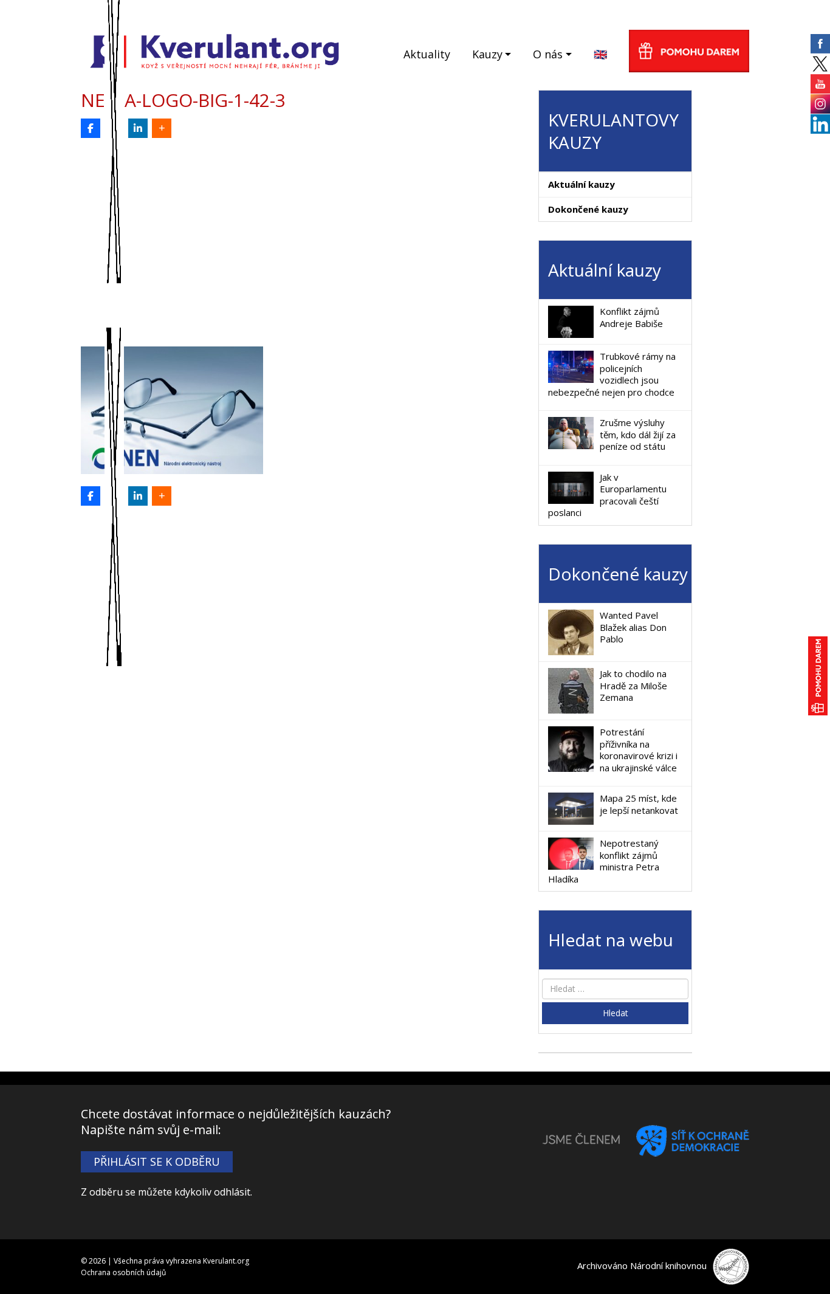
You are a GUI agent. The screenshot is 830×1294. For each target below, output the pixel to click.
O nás (548, 54)
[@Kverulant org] (90, 128)
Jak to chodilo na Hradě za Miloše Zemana (633, 685)
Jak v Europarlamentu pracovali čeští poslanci (607, 495)
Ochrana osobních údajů (123, 1272)
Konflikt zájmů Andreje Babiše (631, 317)
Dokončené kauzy (588, 209)
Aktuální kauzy (581, 184)
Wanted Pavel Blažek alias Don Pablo (633, 627)
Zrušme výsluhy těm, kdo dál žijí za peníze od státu (638, 434)
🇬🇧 (600, 54)
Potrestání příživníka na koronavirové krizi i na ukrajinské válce (638, 750)
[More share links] (161, 128)
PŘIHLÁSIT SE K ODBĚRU (157, 1161)
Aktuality (426, 54)
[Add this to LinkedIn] (138, 128)
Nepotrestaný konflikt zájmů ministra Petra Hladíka (603, 861)
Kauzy (487, 54)
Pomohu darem (689, 51)
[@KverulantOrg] (114, 128)
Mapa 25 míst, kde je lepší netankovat (639, 804)
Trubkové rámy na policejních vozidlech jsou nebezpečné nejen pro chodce (612, 374)
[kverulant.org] (215, 50)
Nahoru (800, 1264)
